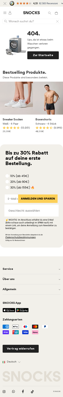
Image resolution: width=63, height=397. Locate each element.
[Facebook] (23, 391)
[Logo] (31, 13)
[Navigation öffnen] (5, 12)
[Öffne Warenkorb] (56, 12)
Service (8, 269)
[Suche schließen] (57, 21)
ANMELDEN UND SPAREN (38, 199)
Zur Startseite (43, 55)
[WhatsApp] (13, 391)
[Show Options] (54, 211)
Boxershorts (43, 119)
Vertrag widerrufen (20, 348)
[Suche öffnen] (49, 13)
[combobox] (30, 211)
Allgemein (9, 289)
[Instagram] (4, 391)
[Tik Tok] (32, 391)
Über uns (9, 279)
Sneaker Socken (13, 119)
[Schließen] (5, 3)
